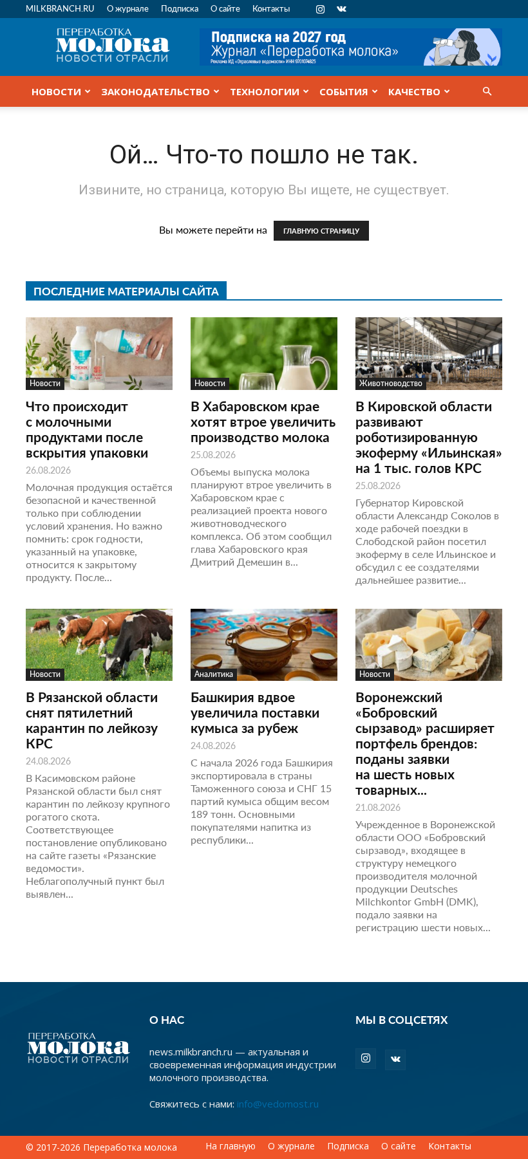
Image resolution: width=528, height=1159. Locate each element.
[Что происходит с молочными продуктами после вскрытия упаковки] (99, 353)
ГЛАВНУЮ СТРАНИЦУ (321, 231)
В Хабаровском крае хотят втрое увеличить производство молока (263, 421)
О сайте (225, 8)
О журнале (128, 8)
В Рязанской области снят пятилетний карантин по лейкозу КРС (92, 719)
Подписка (179, 8)
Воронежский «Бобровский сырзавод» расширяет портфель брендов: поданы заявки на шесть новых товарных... (425, 743)
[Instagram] (320, 9)
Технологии (264, 91)
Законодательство (155, 91)
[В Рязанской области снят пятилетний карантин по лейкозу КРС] (99, 645)
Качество (414, 91)
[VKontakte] (341, 9)
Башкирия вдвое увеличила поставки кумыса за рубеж (255, 712)
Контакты (271, 8)
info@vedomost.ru (278, 1103)
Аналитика (213, 674)
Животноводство (390, 383)
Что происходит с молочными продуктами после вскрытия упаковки (87, 428)
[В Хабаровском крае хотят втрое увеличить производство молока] (264, 353)
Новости (56, 91)
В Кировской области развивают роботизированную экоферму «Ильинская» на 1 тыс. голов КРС (428, 436)
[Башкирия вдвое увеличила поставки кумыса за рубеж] (264, 645)
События (343, 91)
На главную (230, 1146)
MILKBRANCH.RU (60, 8)
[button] (486, 91)
